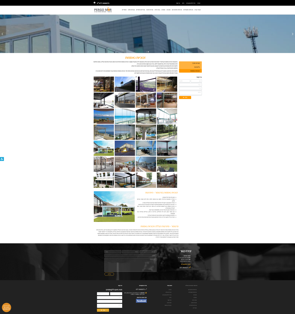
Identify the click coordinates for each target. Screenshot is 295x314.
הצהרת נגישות (168, 305)
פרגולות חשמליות (188, 10)
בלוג (183, 3)
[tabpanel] (147, 34)
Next (2, 34)
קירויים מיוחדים (140, 10)
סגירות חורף (149, 10)
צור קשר (178, 3)
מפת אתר (169, 302)
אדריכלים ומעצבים (190, 3)
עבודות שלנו (131, 10)
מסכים (163, 10)
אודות (198, 3)
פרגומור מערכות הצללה (191, 285)
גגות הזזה (157, 10)
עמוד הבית (198, 10)
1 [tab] (148, 52)
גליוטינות (197, 67)
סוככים (168, 10)
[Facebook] (94, 3)
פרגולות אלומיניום (177, 10)
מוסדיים (124, 10)
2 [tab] (147, 52)
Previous (292, 34)
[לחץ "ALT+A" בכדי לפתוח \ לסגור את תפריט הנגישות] (2, 159)
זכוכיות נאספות (195, 71)
